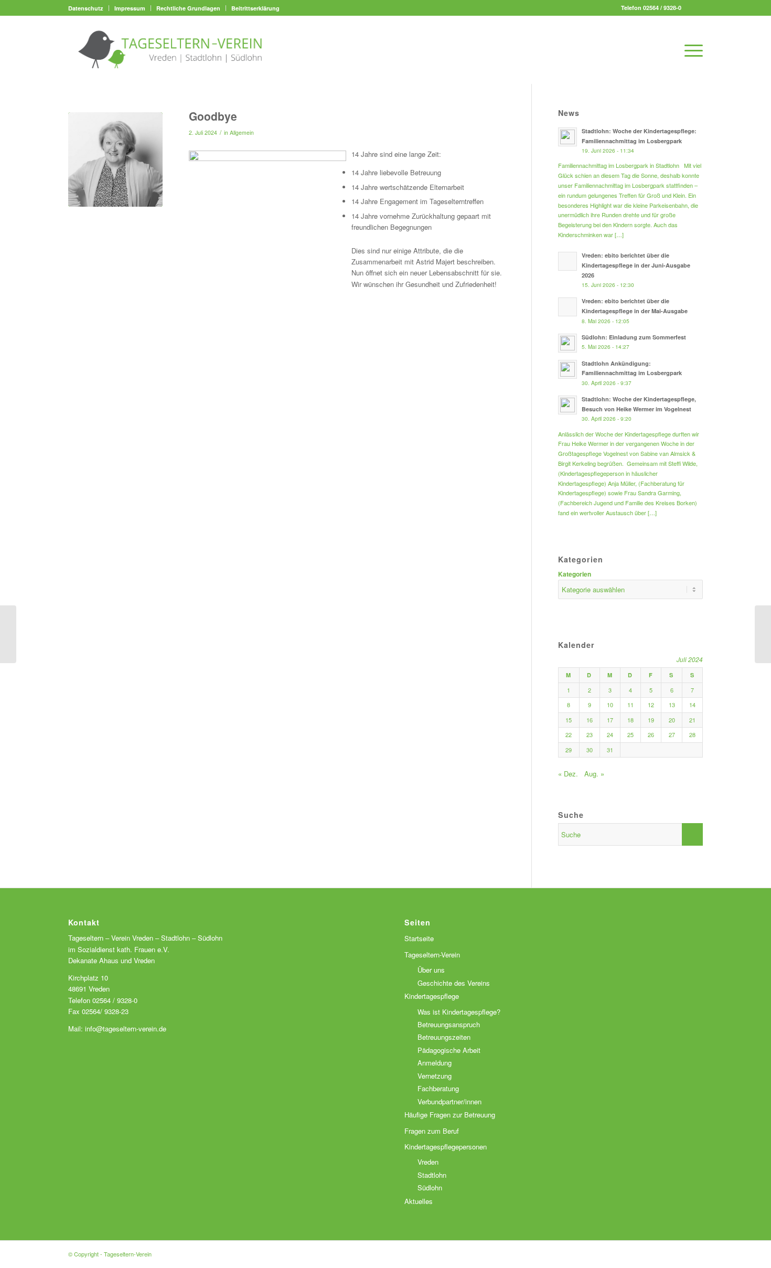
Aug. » (594, 774)
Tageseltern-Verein (432, 955)
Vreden (427, 1162)
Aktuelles (418, 1201)
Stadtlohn (431, 1175)
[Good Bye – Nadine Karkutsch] (763, 634)
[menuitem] (88, 8)
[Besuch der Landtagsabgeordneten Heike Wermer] (8, 634)
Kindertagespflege (431, 996)
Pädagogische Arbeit (448, 1050)
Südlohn (429, 1187)
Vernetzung (434, 1076)
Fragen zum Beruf (431, 1131)
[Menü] (690, 50)
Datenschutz (85, 8)
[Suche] (666, 50)
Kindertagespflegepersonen (445, 1147)
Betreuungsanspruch (448, 1024)
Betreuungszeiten (443, 1037)
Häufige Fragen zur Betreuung (449, 1115)
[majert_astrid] (115, 159)
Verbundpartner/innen (449, 1101)
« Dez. (568, 774)
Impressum (129, 8)
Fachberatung (438, 1088)
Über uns (431, 970)
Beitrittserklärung (255, 8)
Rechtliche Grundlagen (188, 8)
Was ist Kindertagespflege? (458, 1012)
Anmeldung (434, 1063)
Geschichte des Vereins (453, 983)
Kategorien (574, 574)
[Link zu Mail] (695, 8)
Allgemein (242, 132)
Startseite (419, 938)
